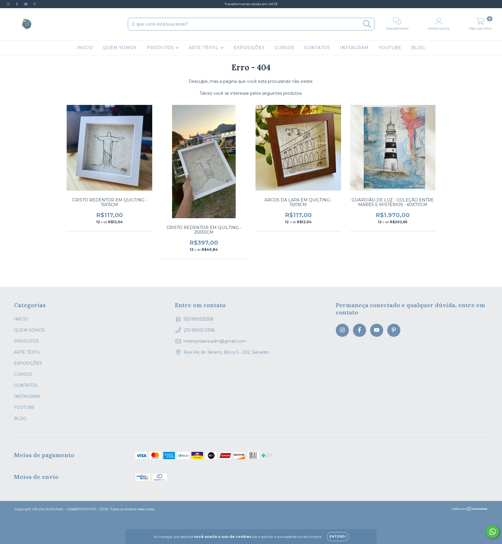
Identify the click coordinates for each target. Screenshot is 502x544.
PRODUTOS (161, 47)
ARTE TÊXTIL (204, 47)
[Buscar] (367, 24)
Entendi (337, 536)
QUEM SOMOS (120, 47)
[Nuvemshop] (470, 509)
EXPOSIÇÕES (249, 47)
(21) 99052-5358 (199, 330)
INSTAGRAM (354, 47)
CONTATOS (317, 47)
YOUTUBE (390, 47)
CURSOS (284, 47)
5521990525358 (199, 319)
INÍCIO (85, 47)
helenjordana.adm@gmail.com (215, 341)
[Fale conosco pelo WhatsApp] (492, 531)
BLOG (418, 47)
